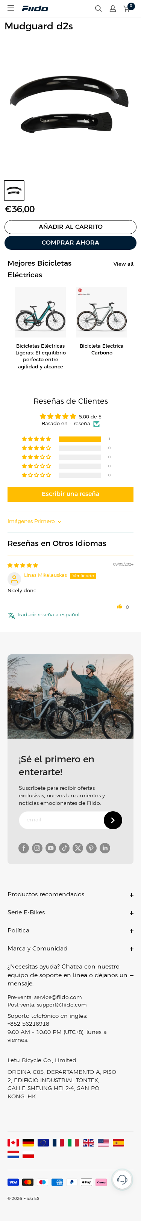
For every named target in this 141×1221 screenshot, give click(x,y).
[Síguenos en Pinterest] (91, 848)
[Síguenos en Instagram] (37, 848)
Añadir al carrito (71, 227)
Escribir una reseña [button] (70, 494)
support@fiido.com (62, 1005)
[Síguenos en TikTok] (64, 848)
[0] (127, 8)
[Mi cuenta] (112, 8)
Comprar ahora (70, 243)
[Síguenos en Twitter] (78, 848)
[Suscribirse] (113, 820)
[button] (37, 439)
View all (123, 264)
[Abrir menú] (11, 8)
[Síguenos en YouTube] (50, 848)
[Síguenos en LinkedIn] (105, 848)
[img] (23, 565)
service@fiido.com (58, 997)
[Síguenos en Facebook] (23, 848)
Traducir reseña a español (48, 615)
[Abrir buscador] (98, 8)
